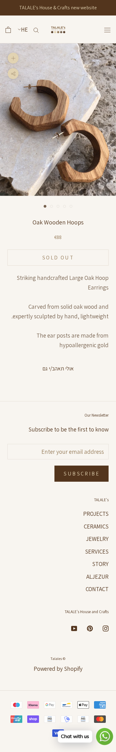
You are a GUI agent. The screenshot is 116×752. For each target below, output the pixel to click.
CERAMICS (96, 526)
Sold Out (58, 257)
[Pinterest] (90, 628)
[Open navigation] (107, 30)
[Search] (36, 30)
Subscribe (81, 473)
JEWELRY (97, 538)
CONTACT (97, 589)
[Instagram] (106, 628)
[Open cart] (8, 29)
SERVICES (97, 551)
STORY (100, 564)
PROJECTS (96, 513)
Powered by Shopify (58, 668)
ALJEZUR (97, 576)
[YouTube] (74, 628)
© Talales (58, 658)
